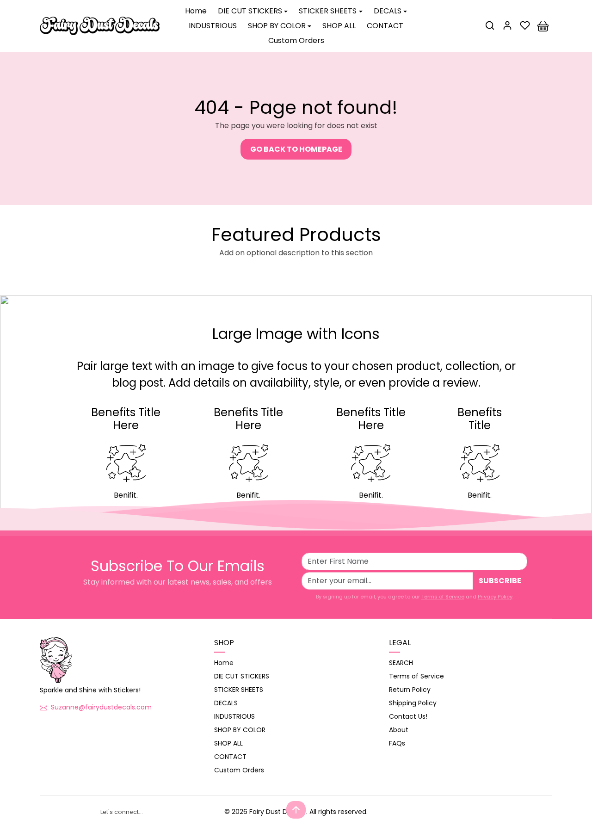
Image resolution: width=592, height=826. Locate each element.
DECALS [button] (387, 11)
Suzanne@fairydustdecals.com (101, 707)
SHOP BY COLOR (239, 729)
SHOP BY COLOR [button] (277, 25)
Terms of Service (442, 596)
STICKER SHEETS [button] (328, 11)
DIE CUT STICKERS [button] (250, 11)
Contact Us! (408, 716)
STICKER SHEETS (238, 689)
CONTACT (385, 25)
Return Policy (410, 689)
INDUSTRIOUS (213, 25)
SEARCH (401, 662)
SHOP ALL (339, 25)
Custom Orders (296, 40)
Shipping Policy (413, 703)
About (398, 729)
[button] (490, 25)
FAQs (397, 743)
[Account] (507, 25)
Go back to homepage (296, 149)
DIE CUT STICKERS (241, 676)
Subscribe (500, 580)
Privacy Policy (495, 596)
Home (196, 11)
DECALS (226, 703)
